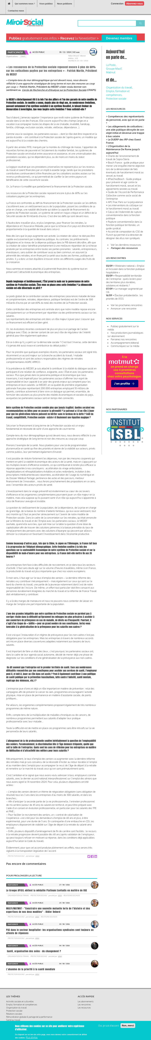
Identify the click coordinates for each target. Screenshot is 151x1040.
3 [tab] (120, 438)
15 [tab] (137, 442)
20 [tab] (133, 445)
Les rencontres (84, 1004)
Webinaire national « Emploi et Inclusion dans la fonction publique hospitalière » (125, 269)
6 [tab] (133, 438)
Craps (23, 57)
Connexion (117, 3)
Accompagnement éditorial (125, 342)
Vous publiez (46, 3)
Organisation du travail (18, 895)
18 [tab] (124, 445)
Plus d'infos (31, 1037)
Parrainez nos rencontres (124, 339)
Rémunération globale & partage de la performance (29, 1017)
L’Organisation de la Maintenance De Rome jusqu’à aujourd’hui (123, 149)
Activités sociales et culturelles (20, 1001)
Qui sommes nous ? (25, 3)
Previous (109, 430)
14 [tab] (133, 442)
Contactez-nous (16, 10)
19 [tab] (129, 445)
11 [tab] (120, 442)
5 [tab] (129, 438)
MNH (37, 856)
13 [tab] (129, 442)
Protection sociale (16, 856)
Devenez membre (119, 38)
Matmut (110, 72)
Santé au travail (13, 1020)
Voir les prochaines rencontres (126, 305)
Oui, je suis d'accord (108, 1025)
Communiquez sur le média (125, 346)
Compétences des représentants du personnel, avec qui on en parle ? (125, 120)
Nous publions (64, 3)
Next (142, 430)
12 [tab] (124, 442)
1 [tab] (111, 438)
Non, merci (128, 1025)
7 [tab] (137, 438)
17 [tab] (120, 445)
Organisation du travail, (119, 87)
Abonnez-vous (134, 3)
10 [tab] (115, 442)
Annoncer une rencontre (123, 308)
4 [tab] (124, 438)
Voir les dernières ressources (126, 244)
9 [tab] (111, 442)
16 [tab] (142, 442)
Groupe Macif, (114, 68)
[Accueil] (17, 23)
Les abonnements (85, 1001)
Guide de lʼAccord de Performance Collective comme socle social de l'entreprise (125, 195)
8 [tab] (142, 438)
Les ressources (84, 1007)
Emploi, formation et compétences (21, 1004)
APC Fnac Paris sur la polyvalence (125, 202)
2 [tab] (115, 438)
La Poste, (111, 65)
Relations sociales (71, 895)
